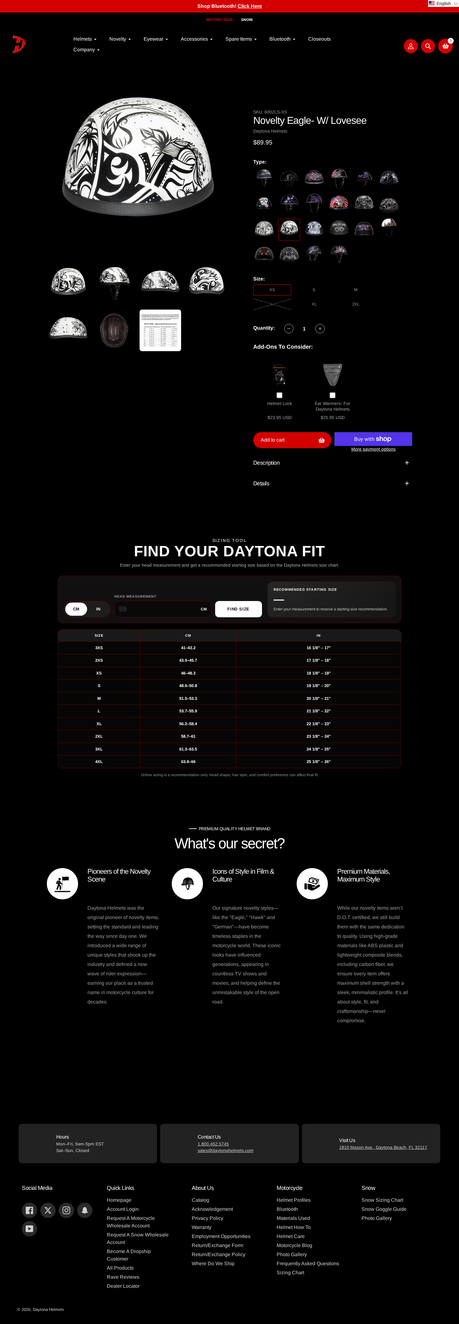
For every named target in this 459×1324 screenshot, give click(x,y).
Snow (247, 20)
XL (314, 304)
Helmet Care (291, 1236)
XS (272, 289)
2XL (355, 304)
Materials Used (293, 1218)
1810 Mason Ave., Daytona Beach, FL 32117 (383, 1147)
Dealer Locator (123, 1286)
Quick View (279, 374)
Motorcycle (219, 20)
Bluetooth (287, 1209)
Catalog (200, 1200)
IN (98, 609)
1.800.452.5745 (213, 1143)
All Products (120, 1268)
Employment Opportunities (221, 1236)
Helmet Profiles (294, 1200)
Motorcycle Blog (294, 1245)
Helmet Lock (279, 403)
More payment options (373, 449)
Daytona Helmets (48, 1309)
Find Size (238, 609)
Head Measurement (135, 596)
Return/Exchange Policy (218, 1254)
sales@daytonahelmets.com (226, 1150)
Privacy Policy (207, 1218)
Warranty (201, 1227)
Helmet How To (294, 1227)
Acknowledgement (212, 1209)
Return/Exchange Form (217, 1245)
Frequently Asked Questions (308, 1263)
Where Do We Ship (213, 1263)
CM (76, 609)
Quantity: (264, 328)
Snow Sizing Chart (382, 1200)
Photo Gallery (292, 1254)
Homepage (119, 1200)
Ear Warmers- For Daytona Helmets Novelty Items (332, 409)
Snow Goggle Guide (384, 1209)
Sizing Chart (290, 1272)
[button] (443, 3)
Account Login (123, 1209)
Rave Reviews (123, 1277)
